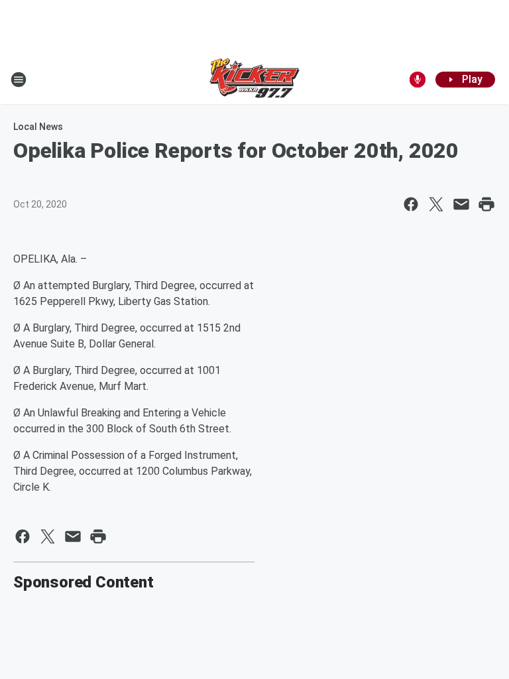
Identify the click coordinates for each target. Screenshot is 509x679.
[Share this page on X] (436, 204)
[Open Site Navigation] (19, 80)
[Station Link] (254, 79)
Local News (38, 126)
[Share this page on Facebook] (411, 204)
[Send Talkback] (417, 80)
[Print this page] (486, 204)
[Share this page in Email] (461, 204)
